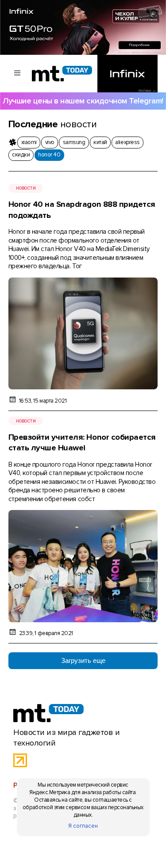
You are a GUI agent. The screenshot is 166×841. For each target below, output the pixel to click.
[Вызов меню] (17, 74)
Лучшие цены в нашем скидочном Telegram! (83, 101)
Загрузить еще (83, 660)
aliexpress (127, 142)
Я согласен (83, 826)
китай (100, 142)
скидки (21, 154)
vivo (49, 142)
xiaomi (29, 142)
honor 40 (49, 154)
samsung (74, 142)
